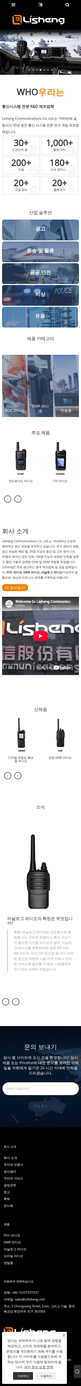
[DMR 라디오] (40, 385)
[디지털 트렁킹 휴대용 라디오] (20, 734)
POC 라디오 (15, 410)
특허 (7, 1199)
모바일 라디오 (13, 1256)
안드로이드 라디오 (21, 481)
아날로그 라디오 (15, 1249)
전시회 (8, 1206)
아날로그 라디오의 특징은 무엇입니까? (40, 921)
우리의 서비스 (13, 1178)
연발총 (66, 410)
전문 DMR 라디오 (60, 758)
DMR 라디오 (40, 408)
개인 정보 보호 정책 (38, 1367)
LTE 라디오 (60, 481)
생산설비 (10, 1171)
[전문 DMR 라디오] (60, 734)
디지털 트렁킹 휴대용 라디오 (20, 759)
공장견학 (10, 1185)
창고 (7, 1192)
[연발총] (66, 385)
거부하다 (23, 1376)
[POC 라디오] (15, 385)
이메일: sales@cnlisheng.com (24, 1299)
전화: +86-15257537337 (21, 1292)
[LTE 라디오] (60, 457)
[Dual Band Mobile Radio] (40, 52)
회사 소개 (10, 1158)
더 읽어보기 (15, 587)
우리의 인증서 (13, 1164)
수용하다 (46, 1376)
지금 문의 (40, 1106)
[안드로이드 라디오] (20, 457)
